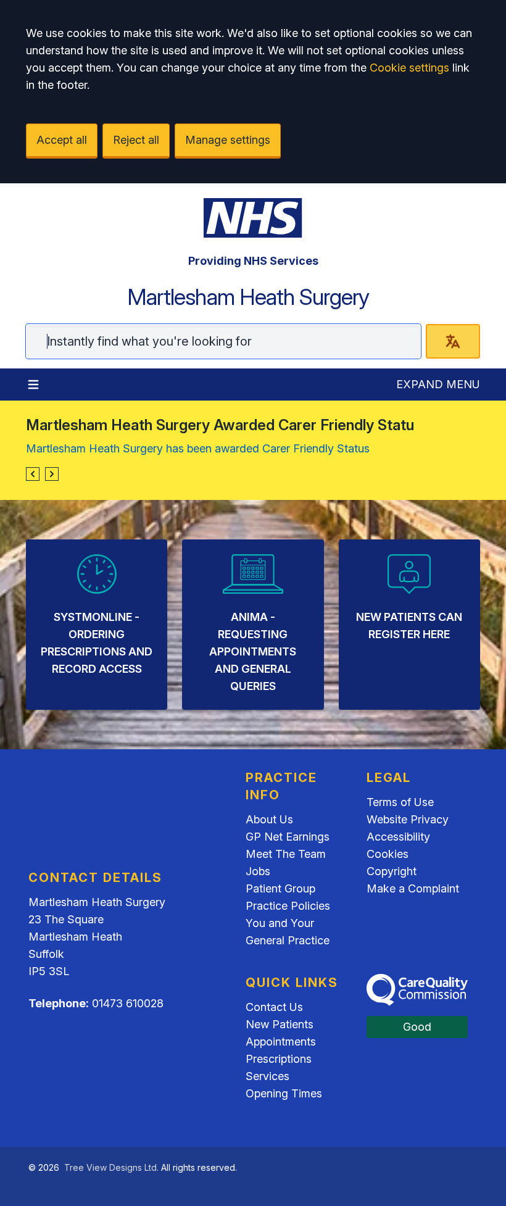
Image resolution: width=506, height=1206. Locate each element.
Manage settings (227, 139)
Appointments (281, 1041)
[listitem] (96, 624)
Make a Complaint (413, 888)
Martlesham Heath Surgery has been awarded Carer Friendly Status (198, 448)
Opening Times (284, 1093)
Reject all (136, 139)
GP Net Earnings (288, 836)
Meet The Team (286, 853)
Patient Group (280, 888)
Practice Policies (288, 905)
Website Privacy (408, 819)
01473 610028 (128, 1003)
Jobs (258, 871)
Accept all (61, 139)
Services (267, 1076)
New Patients (279, 1024)
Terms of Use (400, 802)
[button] (32, 474)
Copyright (392, 871)
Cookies (388, 853)
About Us (269, 819)
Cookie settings (409, 67)
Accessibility (398, 836)
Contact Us (274, 1006)
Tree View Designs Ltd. (111, 1167)
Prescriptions (279, 1058)
